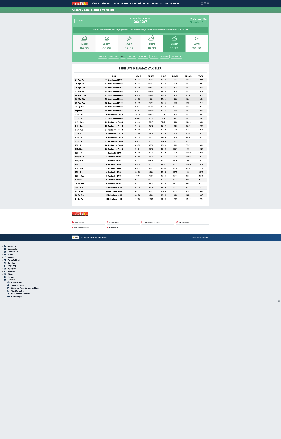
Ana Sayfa (11, 246)
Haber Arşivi (113, 227)
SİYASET (106, 3)
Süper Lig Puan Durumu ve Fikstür (25, 288)
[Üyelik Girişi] (202, 3)
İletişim (10, 277)
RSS (76, 237)
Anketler (11, 271)
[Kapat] (279, 301)
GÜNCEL (95, 3)
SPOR (146, 3)
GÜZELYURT (143, 56)
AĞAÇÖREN (113, 56)
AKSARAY (102, 56)
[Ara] (205, 3)
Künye (10, 274)
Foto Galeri (12, 252)
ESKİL (123, 56)
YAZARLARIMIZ (120, 3)
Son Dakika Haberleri (81, 227)
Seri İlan (11, 263)
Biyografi (11, 269)
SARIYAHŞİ (164, 56)
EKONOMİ (135, 3)
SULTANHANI (176, 56)
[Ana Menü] (208, 3)
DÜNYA (154, 3)
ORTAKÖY (154, 56)
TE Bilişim (206, 237)
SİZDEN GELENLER (170, 3)
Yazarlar (11, 257)
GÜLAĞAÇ (131, 56)
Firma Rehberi (13, 260)
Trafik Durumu (114, 222)
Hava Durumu (79, 222)
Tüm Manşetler (184, 222)
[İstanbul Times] (80, 3)
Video (10, 254)
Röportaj (11, 266)
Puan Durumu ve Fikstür (152, 222)
